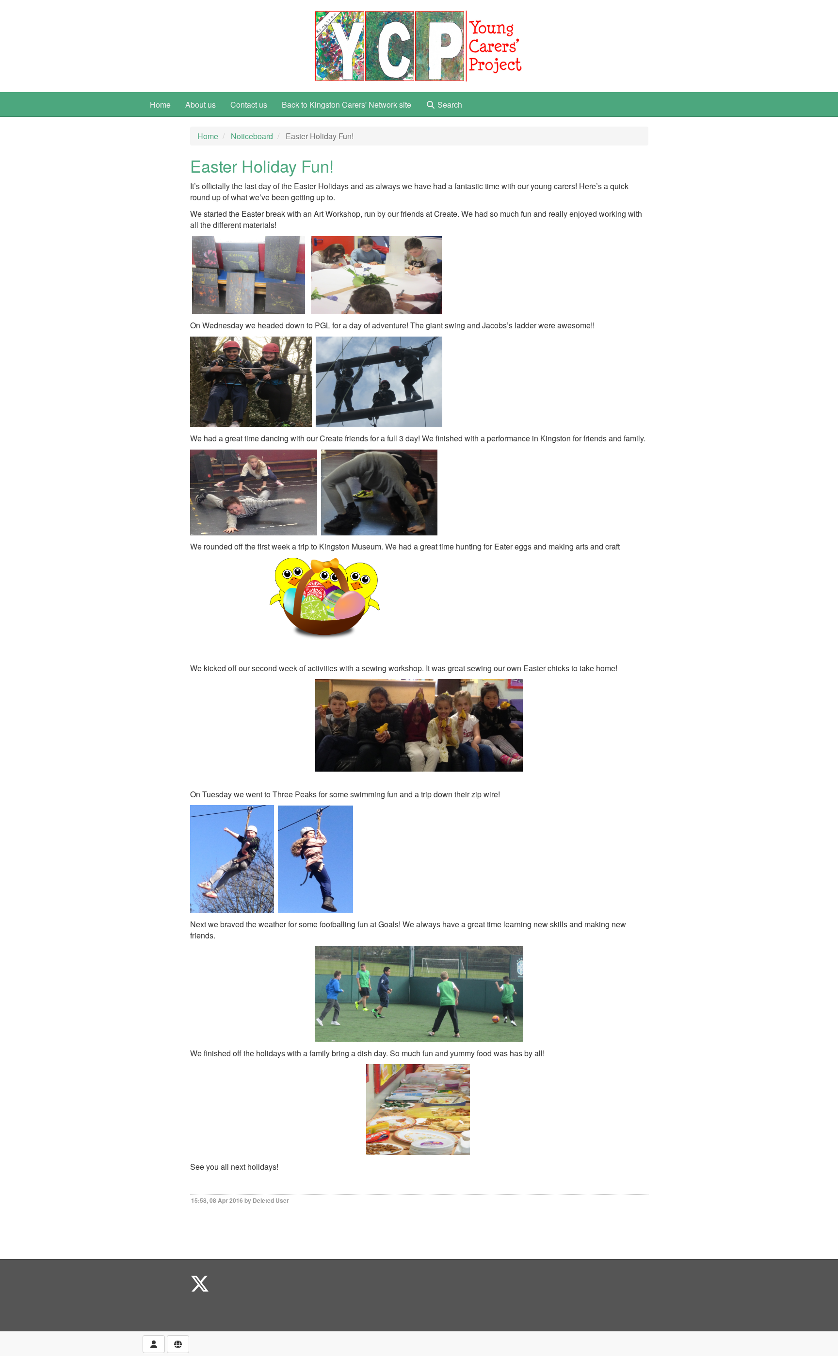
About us (200, 104)
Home (160, 104)
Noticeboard (252, 136)
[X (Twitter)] (200, 1283)
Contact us (248, 104)
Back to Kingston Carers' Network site (346, 104)
